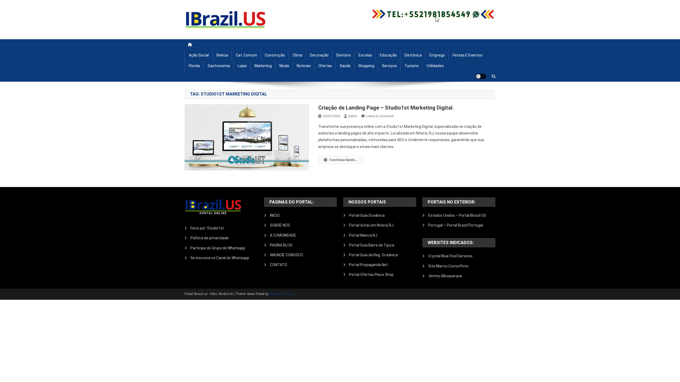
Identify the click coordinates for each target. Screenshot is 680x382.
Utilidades (435, 66)
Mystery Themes (281, 294)
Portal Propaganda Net (368, 265)
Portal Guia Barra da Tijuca (371, 245)
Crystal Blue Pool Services (450, 256)
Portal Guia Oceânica (367, 215)
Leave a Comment (380, 116)
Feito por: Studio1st (207, 228)
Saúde (345, 66)
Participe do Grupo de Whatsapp (217, 248)
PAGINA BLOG (281, 245)
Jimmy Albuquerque (445, 276)
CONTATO (278, 265)
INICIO (275, 215)
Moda (284, 66)
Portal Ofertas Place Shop (371, 274)
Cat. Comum (246, 55)
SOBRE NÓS (280, 225)
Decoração (319, 55)
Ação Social (199, 55)
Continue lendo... (343, 160)
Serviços (389, 66)
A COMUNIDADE (283, 235)
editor (352, 116)
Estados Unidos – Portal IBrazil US (457, 215)
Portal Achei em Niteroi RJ (371, 225)
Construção (275, 55)
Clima (297, 55)
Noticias (304, 66)
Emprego (437, 55)
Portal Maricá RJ (363, 235)
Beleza (222, 55)
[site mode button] (481, 76)
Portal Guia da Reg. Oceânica (373, 255)
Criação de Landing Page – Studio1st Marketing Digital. (386, 108)
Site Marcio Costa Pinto (448, 266)
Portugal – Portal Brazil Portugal (455, 225)
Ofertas (325, 66)
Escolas (365, 55)
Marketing (263, 66)
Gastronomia (219, 66)
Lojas (242, 66)
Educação (388, 55)
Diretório (343, 55)
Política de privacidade (209, 238)
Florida (194, 66)
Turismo (412, 66)
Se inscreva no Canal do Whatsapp (219, 258)
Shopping (366, 66)
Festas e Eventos (467, 55)
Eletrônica (413, 55)
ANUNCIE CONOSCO (286, 255)
